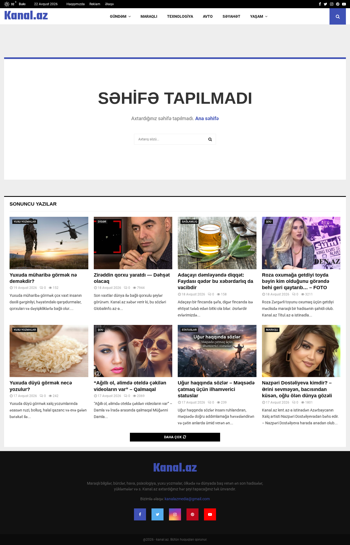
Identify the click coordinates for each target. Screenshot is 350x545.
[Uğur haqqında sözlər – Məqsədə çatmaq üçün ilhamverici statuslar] (217, 351)
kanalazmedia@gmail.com (187, 499)
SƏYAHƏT (231, 16)
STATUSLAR (189, 329)
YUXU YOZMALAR (25, 221)
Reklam (94, 4)
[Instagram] (175, 514)
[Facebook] (140, 514)
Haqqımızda (75, 4)
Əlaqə (109, 4)
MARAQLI (149, 16)
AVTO (208, 16)
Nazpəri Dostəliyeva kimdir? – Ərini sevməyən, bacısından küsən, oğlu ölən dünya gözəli (297, 389)
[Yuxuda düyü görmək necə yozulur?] (49, 351)
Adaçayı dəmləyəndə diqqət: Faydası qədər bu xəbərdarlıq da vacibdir (215, 281)
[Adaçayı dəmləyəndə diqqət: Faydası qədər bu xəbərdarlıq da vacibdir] (217, 243)
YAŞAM (256, 16)
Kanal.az (26, 16)
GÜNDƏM (118, 16)
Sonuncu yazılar (33, 204)
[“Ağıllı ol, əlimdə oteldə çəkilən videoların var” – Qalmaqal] (133, 351)
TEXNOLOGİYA (180, 16)
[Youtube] (210, 514)
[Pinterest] (192, 514)
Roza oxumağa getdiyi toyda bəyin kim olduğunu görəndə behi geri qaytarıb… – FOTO (295, 281)
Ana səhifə (207, 118)
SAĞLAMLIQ (189, 221)
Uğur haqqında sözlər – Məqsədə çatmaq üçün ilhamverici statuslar (216, 389)
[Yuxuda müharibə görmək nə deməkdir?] (49, 243)
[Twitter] (157, 514)
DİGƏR (102, 221)
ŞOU (269, 221)
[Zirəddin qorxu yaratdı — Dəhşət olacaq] (133, 243)
